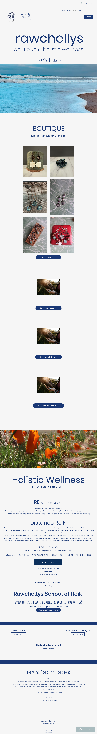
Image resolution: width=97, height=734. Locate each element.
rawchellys (26, 14)
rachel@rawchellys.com (48, 574)
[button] (92, 3)
